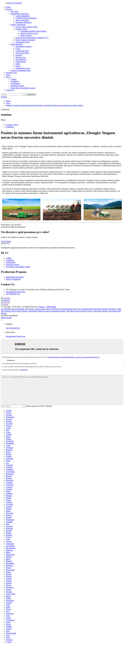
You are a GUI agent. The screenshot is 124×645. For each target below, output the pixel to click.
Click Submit (6, 241)
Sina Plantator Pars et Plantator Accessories (17, 309)
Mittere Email (6, 318)
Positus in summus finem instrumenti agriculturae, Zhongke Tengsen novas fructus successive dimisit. (44, 105)
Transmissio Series (23, 42)
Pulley (18, 64)
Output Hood (21, 62)
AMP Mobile (51, 307)
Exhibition (15, 81)
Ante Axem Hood (22, 53)
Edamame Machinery (24, 22)
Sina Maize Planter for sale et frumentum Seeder (47, 311)
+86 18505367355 (13, 294)
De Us (8, 77)
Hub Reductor (21, 59)
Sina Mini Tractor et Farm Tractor (79, 311)
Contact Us (10, 90)
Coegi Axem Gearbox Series (26, 27)
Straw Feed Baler (22, 20)
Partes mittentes (17, 44)
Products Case (11, 73)
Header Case (20, 57)
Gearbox (19, 55)
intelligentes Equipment (20, 14)
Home (8, 7)
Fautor (18, 66)
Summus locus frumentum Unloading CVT (32, 38)
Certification (15, 83)
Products (9, 9)
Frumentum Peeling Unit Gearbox (33, 31)
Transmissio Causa (23, 68)
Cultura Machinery (23, 16)
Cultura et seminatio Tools (21, 70)
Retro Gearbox (26, 35)
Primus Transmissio (18, 25)
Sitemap (41, 307)
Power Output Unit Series (25, 40)
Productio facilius (17, 86)
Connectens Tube (22, 51)
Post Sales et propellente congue (23, 88)
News (8, 75)
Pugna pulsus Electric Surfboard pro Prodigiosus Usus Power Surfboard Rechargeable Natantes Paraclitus (75, 309)
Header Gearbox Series (29, 33)
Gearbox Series (21, 29)
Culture (13, 79)
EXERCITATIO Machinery (26, 18)
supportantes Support (24, 46)
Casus (18, 49)
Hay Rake (14, 11)
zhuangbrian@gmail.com (15, 292)
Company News (12, 125)
